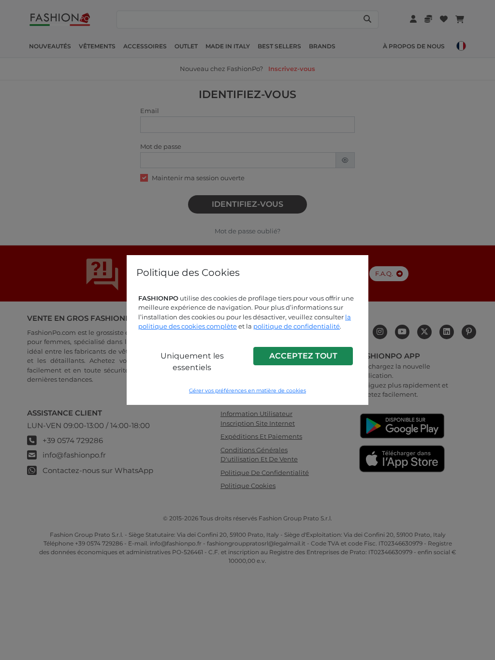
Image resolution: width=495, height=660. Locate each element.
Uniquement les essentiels (192, 361)
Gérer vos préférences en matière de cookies (247, 390)
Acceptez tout (303, 355)
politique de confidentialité (296, 326)
